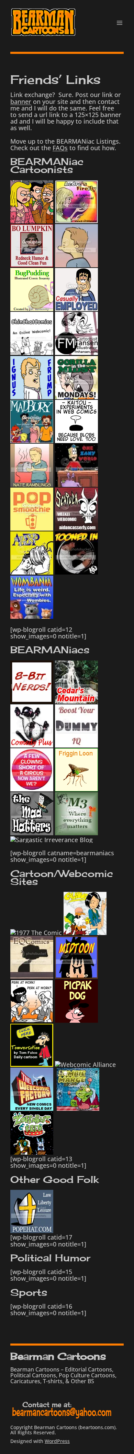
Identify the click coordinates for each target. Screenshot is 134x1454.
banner (20, 101)
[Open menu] (119, 23)
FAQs (60, 147)
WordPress (57, 1441)
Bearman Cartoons (58, 1356)
